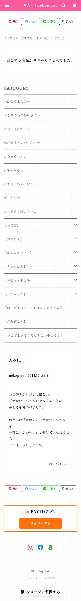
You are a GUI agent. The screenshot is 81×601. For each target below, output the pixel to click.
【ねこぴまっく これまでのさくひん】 (33, 308)
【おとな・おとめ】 (35, 38)
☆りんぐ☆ (12, 198)
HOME (9, 38)
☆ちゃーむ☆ (14, 170)
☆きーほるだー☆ (17, 129)
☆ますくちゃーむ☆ (19, 184)
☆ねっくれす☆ (15, 157)
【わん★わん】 (15, 294)
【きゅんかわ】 (15, 267)
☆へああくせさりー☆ (20, 212)
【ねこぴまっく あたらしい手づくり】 (33, 335)
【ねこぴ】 (12, 225)
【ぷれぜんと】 (15, 322)
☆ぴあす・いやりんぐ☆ (22, 143)
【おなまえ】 (14, 239)
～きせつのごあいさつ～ (22, 115)
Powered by (35, 578)
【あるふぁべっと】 (19, 253)
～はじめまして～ (17, 101)
